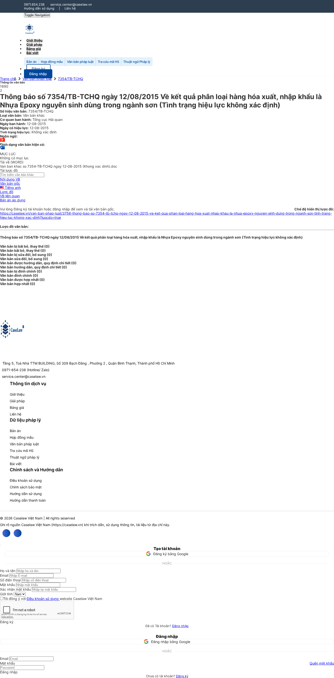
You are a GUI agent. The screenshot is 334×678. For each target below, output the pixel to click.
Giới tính (6, 594)
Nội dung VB (10, 179)
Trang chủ (8, 79)
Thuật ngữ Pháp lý (136, 62)
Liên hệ (70, 8)
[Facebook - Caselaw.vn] (6, 533)
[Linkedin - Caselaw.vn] (18, 533)
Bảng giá (17, 407)
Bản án (31, 62)
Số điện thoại (10, 580)
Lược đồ (6, 192)
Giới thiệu (17, 394)
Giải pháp (17, 401)
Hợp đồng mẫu (52, 62)
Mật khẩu (7, 585)
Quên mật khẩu (322, 663)
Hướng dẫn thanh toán (28, 500)
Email (4, 575)
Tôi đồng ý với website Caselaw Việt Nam (52, 599)
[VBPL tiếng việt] (2, 140)
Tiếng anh (12, 187)
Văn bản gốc (10, 183)
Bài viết (32, 53)
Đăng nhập (180, 626)
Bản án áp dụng (12, 200)
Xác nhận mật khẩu (15, 589)
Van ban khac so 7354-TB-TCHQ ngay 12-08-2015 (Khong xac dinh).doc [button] (58, 166)
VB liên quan (10, 196)
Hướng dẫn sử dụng (39, 8)
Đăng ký (182, 676)
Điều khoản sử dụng (26, 480)
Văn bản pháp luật (80, 62)
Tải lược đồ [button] (9, 170)
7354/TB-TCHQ (70, 79)
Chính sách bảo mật (26, 487)
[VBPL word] (2, 150)
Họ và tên (7, 571)
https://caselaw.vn (67, 525)
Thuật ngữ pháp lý (24, 457)
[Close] (0, 545)
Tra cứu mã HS (108, 62)
